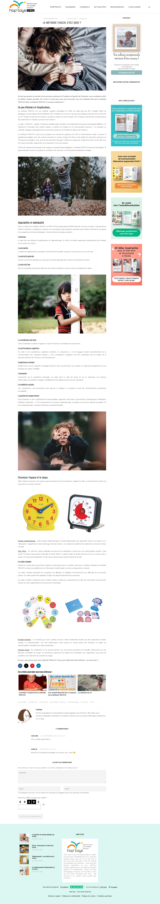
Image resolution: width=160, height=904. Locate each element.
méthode (44, 702)
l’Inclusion (134, 7)
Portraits (55, 7)
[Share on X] (26, 666)
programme (73, 702)
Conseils (85, 7)
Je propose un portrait (126, 72)
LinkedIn (129, 89)
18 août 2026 (37, 850)
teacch (85, 702)
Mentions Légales (54, 896)
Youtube (134, 89)
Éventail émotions (24, 640)
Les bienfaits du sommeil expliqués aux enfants (43, 835)
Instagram (118, 89)
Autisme (22, 702)
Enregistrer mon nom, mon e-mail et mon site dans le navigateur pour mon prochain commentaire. (54, 793)
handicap (33, 702)
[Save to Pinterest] (32, 666)
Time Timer (22, 551)
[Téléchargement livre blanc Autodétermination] (126, 218)
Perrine (39, 710)
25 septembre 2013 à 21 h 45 (53, 736)
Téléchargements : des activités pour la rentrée (43, 857)
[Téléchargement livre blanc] (126, 125)
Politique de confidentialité (71, 896)
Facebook (113, 89)
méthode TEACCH (58, 702)
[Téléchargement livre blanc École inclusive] (126, 264)
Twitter (139, 89)
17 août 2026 (37, 861)
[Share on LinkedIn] (38, 666)
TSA (92, 702)
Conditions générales (104, 896)
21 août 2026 (37, 839)
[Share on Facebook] (20, 666)
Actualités (100, 7)
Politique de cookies (89, 896)
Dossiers (71, 7)
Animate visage (23, 650)
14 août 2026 (37, 871)
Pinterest (123, 89)
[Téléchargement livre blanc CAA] (126, 172)
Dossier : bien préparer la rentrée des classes (42, 846)
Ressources (117, 7)
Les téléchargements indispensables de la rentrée (43, 868)
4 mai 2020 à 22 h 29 (48, 749)
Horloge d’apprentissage (26, 541)
